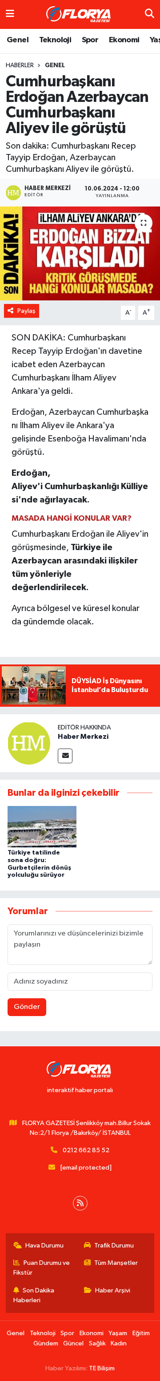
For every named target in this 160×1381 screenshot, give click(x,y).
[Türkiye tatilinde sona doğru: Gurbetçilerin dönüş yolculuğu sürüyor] (42, 826)
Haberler (20, 65)
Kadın (119, 1343)
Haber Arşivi (112, 1290)
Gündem (45, 1343)
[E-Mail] (65, 756)
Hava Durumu (44, 1245)
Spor (90, 40)
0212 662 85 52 (86, 1150)
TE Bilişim (102, 1368)
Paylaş (26, 311)
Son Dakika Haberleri (34, 1295)
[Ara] (149, 14)
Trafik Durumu (114, 1245)
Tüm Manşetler (116, 1263)
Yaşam (117, 1333)
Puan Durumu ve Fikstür (41, 1268)
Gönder (27, 1007)
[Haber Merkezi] (29, 743)
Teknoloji (55, 40)
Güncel (73, 1343)
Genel (17, 40)
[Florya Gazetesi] (79, 14)
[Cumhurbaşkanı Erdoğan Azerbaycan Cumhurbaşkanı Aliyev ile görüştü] (80, 253)
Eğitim (141, 1333)
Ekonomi (124, 40)
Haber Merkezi (83, 736)
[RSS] (80, 1203)
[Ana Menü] (10, 14)
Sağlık (97, 1343)
